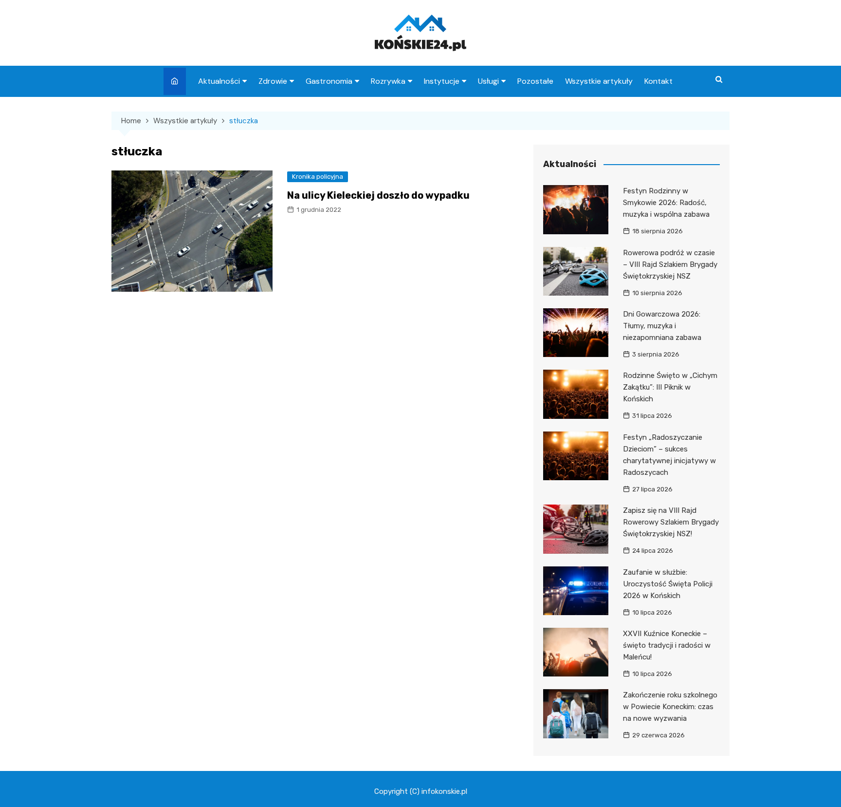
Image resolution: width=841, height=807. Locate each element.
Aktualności (219, 81)
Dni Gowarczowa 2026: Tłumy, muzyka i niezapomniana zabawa (662, 326)
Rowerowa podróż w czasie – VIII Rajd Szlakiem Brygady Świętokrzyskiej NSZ (670, 264)
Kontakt (658, 81)
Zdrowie (272, 81)
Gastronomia (329, 81)
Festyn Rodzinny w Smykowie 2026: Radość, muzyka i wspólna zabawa (666, 203)
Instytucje (441, 81)
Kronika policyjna (317, 176)
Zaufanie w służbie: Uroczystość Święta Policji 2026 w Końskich (668, 584)
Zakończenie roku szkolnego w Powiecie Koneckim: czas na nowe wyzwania (670, 707)
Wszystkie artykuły (599, 81)
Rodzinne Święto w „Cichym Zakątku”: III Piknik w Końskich (670, 387)
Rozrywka (388, 81)
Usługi (488, 81)
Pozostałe (535, 81)
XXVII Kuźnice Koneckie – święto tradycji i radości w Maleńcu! (667, 645)
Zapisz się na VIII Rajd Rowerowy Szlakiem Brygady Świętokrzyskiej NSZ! (671, 522)
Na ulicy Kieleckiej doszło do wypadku (378, 195)
